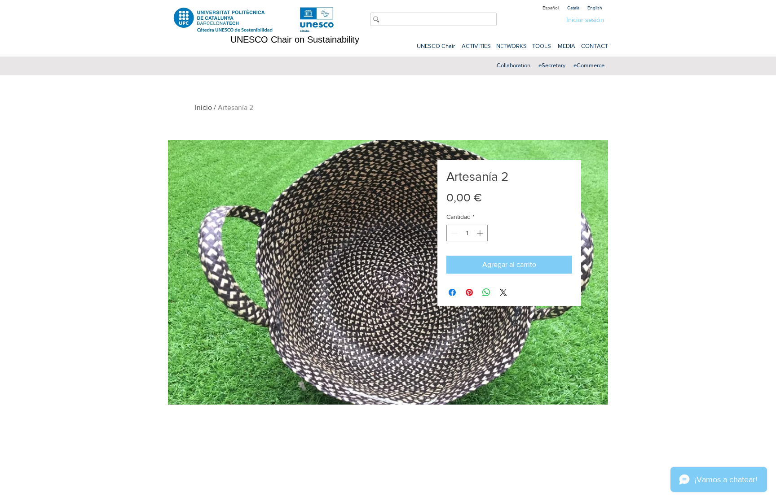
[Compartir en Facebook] (452, 292)
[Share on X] (503, 292)
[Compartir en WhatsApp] (486, 292)
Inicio (203, 107)
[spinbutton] (467, 233)
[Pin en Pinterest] (469, 292)
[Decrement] (453, 233)
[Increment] (480, 233)
